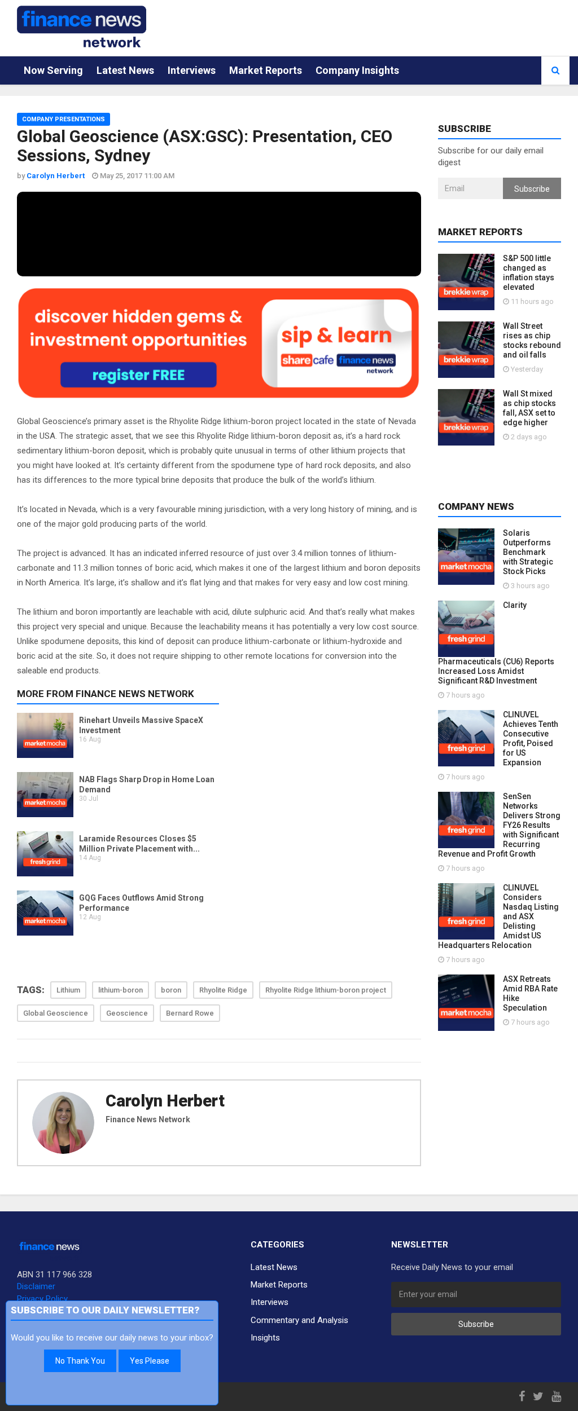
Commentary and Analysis (299, 1320)
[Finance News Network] (81, 26)
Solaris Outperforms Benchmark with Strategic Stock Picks (528, 552)
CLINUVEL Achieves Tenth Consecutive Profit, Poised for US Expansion (530, 738)
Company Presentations (63, 119)
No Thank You (80, 1360)
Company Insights (357, 70)
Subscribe (532, 188)
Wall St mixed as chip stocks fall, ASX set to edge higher (529, 408)
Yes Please (149, 1360)
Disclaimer (36, 1286)
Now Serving (53, 70)
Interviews (192, 70)
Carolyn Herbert (165, 1100)
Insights (265, 1338)
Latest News (125, 70)
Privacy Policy (42, 1299)
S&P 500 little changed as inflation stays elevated (528, 273)
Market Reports (265, 70)
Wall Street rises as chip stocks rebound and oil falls (532, 340)
